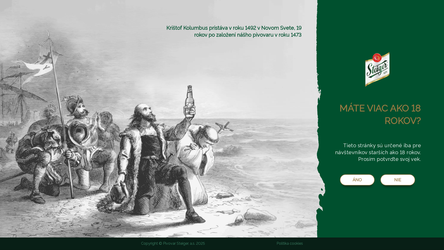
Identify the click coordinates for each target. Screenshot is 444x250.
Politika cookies (290, 243)
